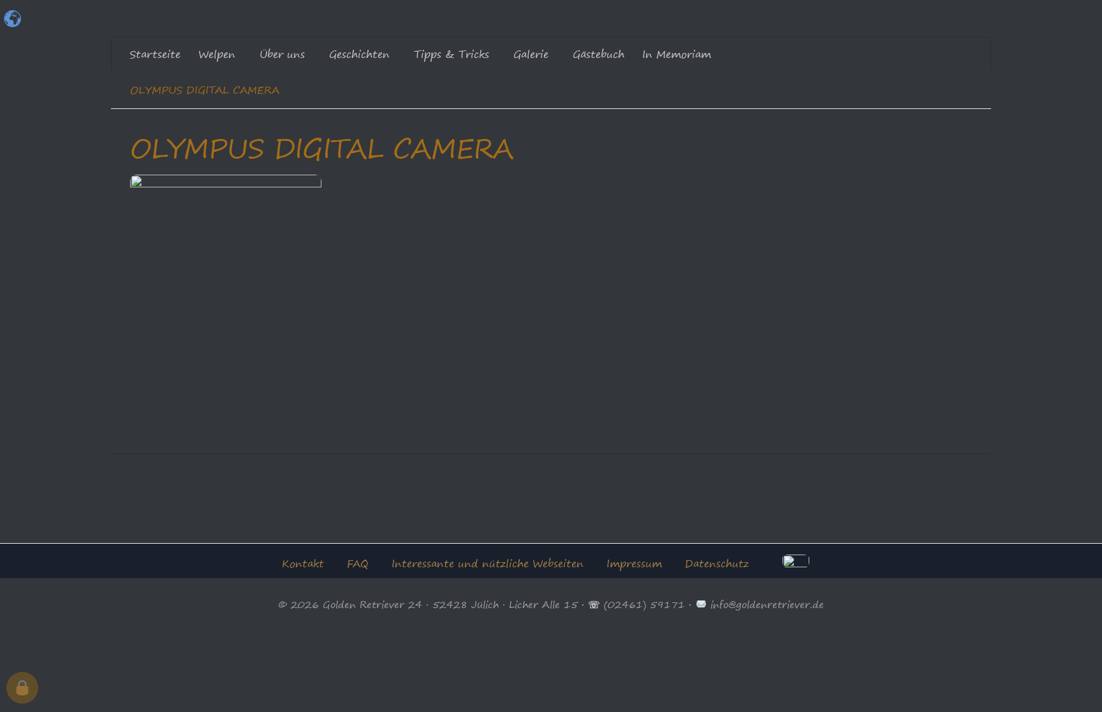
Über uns (282, 54)
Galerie (530, 54)
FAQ (358, 563)
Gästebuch (598, 54)
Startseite (154, 54)
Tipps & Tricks (451, 54)
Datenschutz (717, 563)
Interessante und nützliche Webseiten (488, 563)
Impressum (634, 563)
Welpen (216, 54)
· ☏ (591, 604)
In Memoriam (676, 54)
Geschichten (359, 54)
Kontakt (303, 563)
